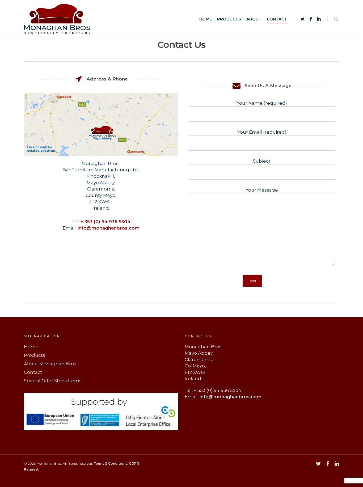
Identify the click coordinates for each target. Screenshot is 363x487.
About (253, 19)
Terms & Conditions (110, 463)
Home (205, 19)
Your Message (262, 190)
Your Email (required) (261, 132)
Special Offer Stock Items (53, 380)
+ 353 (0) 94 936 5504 (105, 221)
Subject (262, 161)
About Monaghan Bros (50, 363)
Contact (277, 19)
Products (229, 19)
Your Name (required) (262, 103)
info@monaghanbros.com (109, 228)
